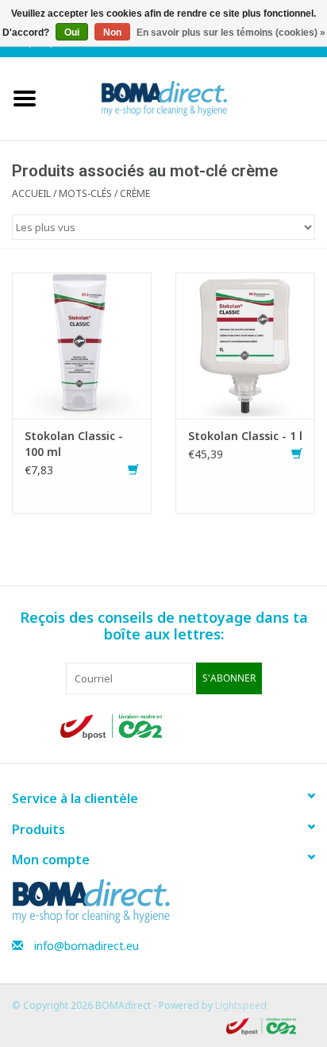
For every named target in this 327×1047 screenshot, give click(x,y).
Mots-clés (85, 193)
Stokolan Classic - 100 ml (74, 443)
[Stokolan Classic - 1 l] (245, 343)
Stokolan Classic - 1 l (245, 435)
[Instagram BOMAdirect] (254, 727)
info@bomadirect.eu (86, 945)
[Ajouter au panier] (133, 469)
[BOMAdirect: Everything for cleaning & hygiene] (188, 97)
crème (135, 193)
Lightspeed (241, 1005)
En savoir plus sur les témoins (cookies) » (231, 32)
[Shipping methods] (112, 725)
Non (112, 32)
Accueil (31, 193)
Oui (71, 32)
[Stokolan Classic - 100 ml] (82, 343)
